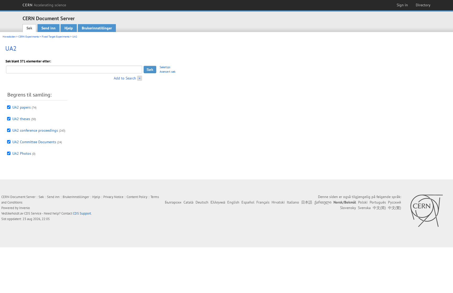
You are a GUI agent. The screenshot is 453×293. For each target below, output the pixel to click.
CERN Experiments (28, 36)
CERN (44, 5)
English (233, 202)
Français (262, 202)
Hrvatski (278, 202)
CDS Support (82, 213)
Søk (29, 28)
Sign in (402, 5)
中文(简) (379, 207)
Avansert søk (167, 71)
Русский (394, 202)
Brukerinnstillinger (97, 28)
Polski (363, 202)
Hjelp (68, 28)
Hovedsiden (9, 36)
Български (173, 202)
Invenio (24, 208)
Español (247, 202)
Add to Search (125, 78)
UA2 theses (21, 118)
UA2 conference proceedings (35, 130)
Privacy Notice (113, 197)
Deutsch (202, 202)
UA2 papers (21, 107)
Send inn (48, 28)
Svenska (364, 207)
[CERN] (426, 210)
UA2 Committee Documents (34, 142)
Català (188, 202)
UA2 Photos (21, 153)
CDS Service (32, 213)
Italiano (293, 202)
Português (378, 202)
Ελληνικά (218, 202)
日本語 (306, 202)
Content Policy (137, 197)
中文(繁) (394, 207)
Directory (423, 5)
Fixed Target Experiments (55, 36)
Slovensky (348, 207)
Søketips (165, 67)
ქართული (322, 202)
